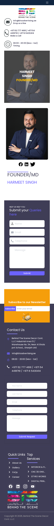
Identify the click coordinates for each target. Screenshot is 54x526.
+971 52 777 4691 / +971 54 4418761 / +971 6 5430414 (22, 31)
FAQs (15, 472)
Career (16, 476)
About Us (16, 462)
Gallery (16, 467)
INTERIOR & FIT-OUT (38, 467)
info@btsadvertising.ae (24, 353)
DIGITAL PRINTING (38, 481)
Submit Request (27, 436)
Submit (27, 273)
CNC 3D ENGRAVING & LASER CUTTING (38, 471)
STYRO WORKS (38, 476)
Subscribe (10, 308)
